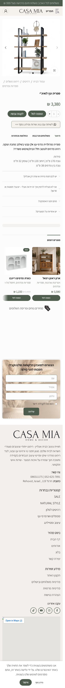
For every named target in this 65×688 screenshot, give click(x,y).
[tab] (57, 136)
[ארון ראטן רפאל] (46, 261)
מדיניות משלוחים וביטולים (46, 582)
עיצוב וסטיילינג (52, 523)
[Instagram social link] (49, 610)
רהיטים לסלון (53, 510)
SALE (57, 497)
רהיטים (26, 81)
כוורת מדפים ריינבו (20, 278)
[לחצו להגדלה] (54, 70)
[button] (57, 48)
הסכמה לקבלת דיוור (43, 404)
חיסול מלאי (9, 282)
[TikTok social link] (33, 610)
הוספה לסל (37, 114)
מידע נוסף (39, 682)
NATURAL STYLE (50, 503)
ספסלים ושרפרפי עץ (49, 516)
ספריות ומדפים (10, 86)
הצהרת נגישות (52, 595)
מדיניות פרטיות (51, 588)
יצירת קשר (54, 559)
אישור (26, 682)
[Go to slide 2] (30, 73)
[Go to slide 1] (33, 73)
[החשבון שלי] (6, 11)
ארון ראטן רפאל (51, 278)
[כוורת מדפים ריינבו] (16, 261)
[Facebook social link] (57, 610)
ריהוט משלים (12, 81)
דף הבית (55, 539)
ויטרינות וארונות (52, 282)
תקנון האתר (53, 575)
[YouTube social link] (41, 610)
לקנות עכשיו (17, 114)
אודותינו (55, 546)
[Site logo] (31, 11)
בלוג (58, 552)
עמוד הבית (39, 81)
